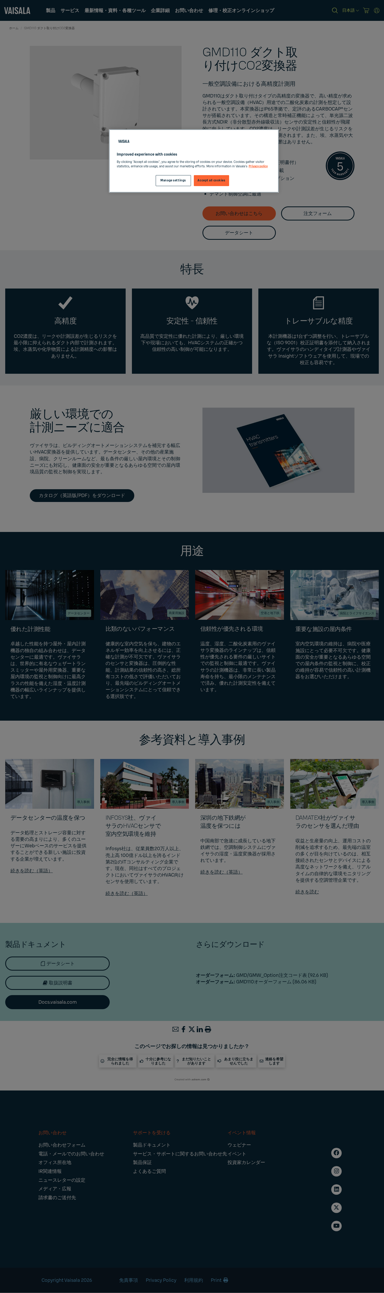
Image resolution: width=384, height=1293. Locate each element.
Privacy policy (258, 166)
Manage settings (173, 180)
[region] (194, 161)
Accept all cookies (211, 180)
